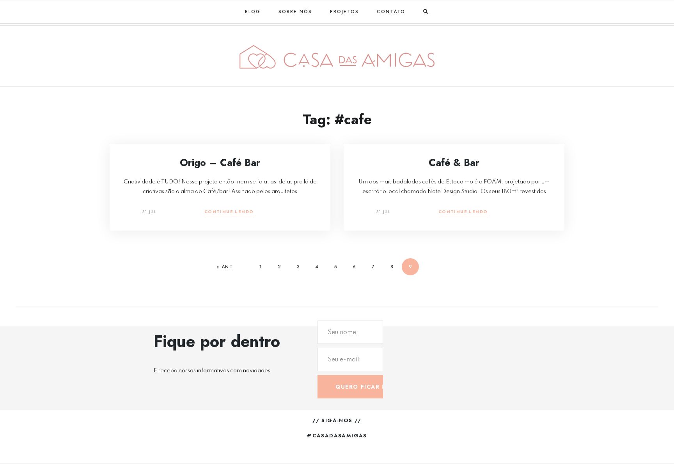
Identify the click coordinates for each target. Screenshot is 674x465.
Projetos (344, 11)
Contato (391, 11)
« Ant (224, 266)
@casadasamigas (337, 435)
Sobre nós (295, 11)
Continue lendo (229, 212)
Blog (253, 11)
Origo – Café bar (220, 162)
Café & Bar (454, 162)
